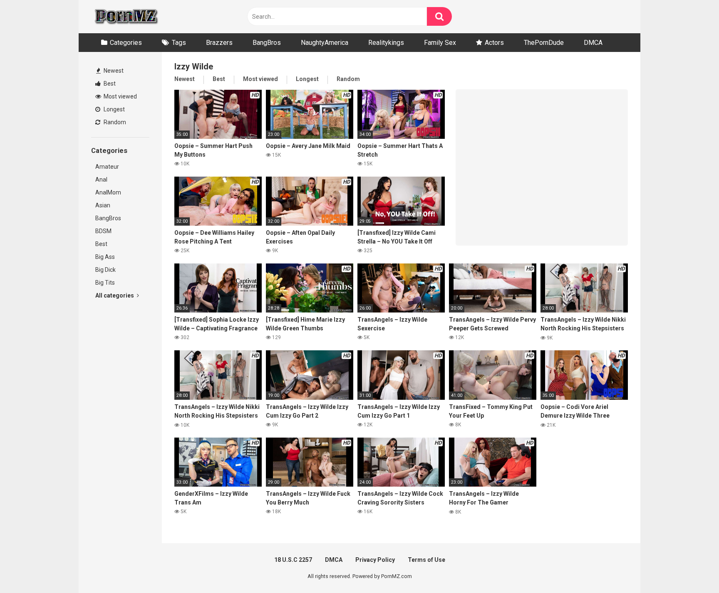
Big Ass (105, 256)
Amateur (107, 166)
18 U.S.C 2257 (293, 559)
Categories (126, 43)
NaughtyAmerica (324, 43)
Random (114, 122)
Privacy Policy (375, 559)
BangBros (267, 43)
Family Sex (440, 43)
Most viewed (119, 96)
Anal (101, 179)
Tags (179, 43)
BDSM (103, 231)
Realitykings (386, 43)
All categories (115, 295)
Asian (102, 205)
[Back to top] (691, 567)
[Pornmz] (125, 16)
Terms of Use (426, 559)
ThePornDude (544, 43)
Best (109, 83)
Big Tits (105, 282)
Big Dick (105, 269)
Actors (494, 43)
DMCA (593, 43)
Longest (113, 109)
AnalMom (108, 192)
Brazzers (219, 43)
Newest (113, 70)
